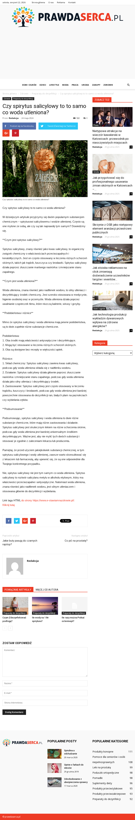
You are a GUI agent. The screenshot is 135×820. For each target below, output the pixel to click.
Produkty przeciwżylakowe (107, 788)
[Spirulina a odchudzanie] (54, 754)
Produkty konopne (102, 751)
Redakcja (14, 118)
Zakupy (96, 84)
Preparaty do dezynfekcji (23, 98)
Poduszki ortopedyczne (105, 772)
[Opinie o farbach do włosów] (54, 768)
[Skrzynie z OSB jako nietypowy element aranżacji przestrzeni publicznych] (112, 210)
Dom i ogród (29, 84)
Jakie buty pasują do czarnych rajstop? (19, 542)
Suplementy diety (102, 783)
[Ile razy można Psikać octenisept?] (75, 606)
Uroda (85, 84)
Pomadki (97, 778)
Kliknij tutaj (8, 504)
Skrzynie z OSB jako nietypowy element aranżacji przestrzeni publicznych (112, 228)
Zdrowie (108, 84)
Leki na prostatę (101, 767)
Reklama (61, 2)
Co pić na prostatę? (76, 540)
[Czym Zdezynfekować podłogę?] (15, 606)
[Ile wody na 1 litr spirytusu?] (45, 606)
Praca (75, 84)
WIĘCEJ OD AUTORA (47, 589)
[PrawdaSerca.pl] (67, 17)
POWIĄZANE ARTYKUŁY (18, 589)
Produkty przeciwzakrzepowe (109, 793)
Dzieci (43, 84)
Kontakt (72, 2)
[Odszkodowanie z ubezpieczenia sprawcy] (54, 782)
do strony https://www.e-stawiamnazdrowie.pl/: (48, 500)
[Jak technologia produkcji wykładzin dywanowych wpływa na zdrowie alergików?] (112, 300)
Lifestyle (54, 84)
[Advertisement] (67, 54)
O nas (51, 2)
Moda (65, 84)
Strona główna (38, 2)
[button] (128, 85)
